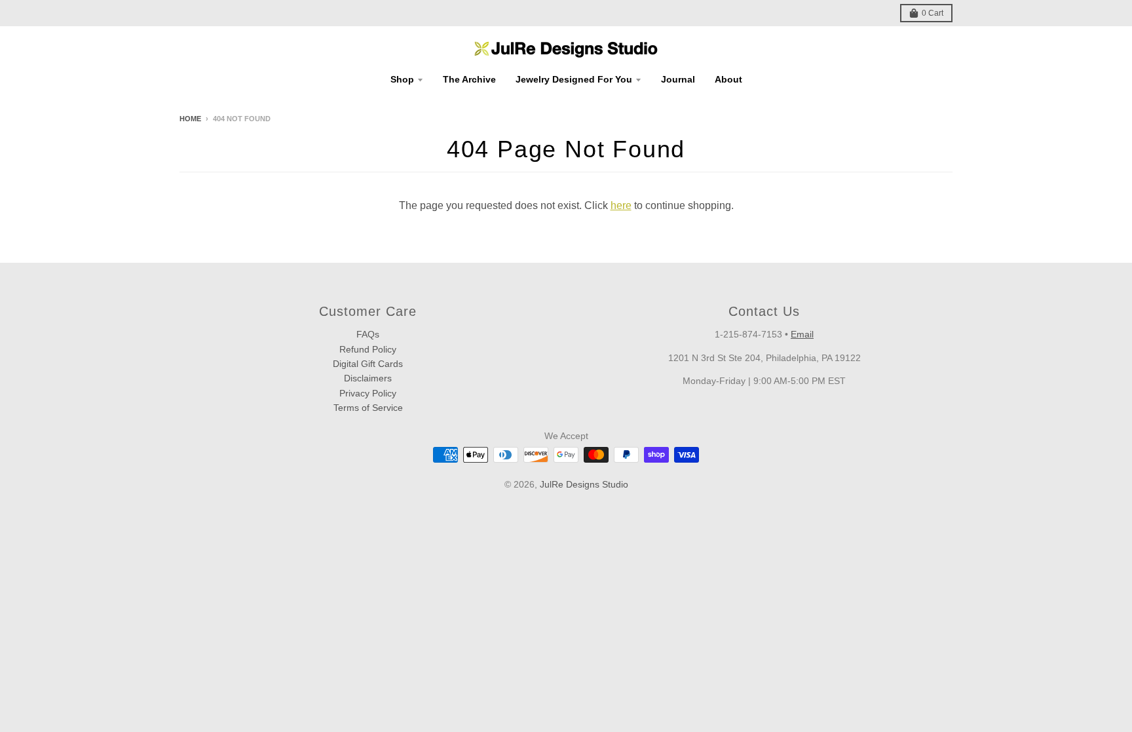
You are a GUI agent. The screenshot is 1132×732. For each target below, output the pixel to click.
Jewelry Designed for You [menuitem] (574, 79)
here (621, 205)
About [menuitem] (728, 79)
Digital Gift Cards (368, 363)
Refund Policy (367, 349)
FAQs (367, 334)
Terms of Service (368, 407)
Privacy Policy (367, 393)
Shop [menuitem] (402, 79)
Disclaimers (368, 378)
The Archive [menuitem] (469, 79)
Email (802, 334)
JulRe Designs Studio (584, 484)
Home (190, 119)
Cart (932, 13)
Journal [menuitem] (678, 79)
